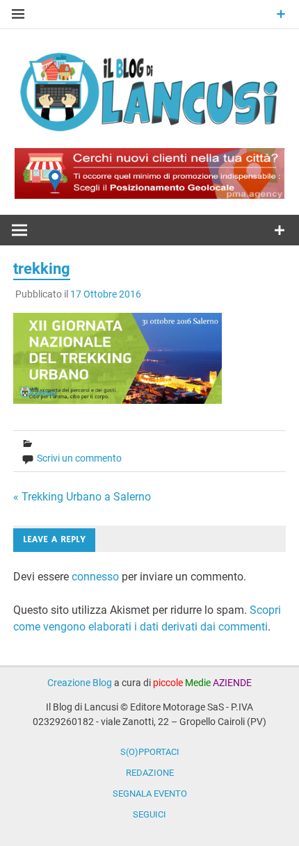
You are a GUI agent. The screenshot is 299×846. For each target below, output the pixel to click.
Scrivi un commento (79, 458)
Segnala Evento (150, 793)
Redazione (150, 772)
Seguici (149, 814)
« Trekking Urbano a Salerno (82, 496)
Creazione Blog (79, 682)
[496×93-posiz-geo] (149, 195)
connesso (95, 576)
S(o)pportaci (149, 752)
